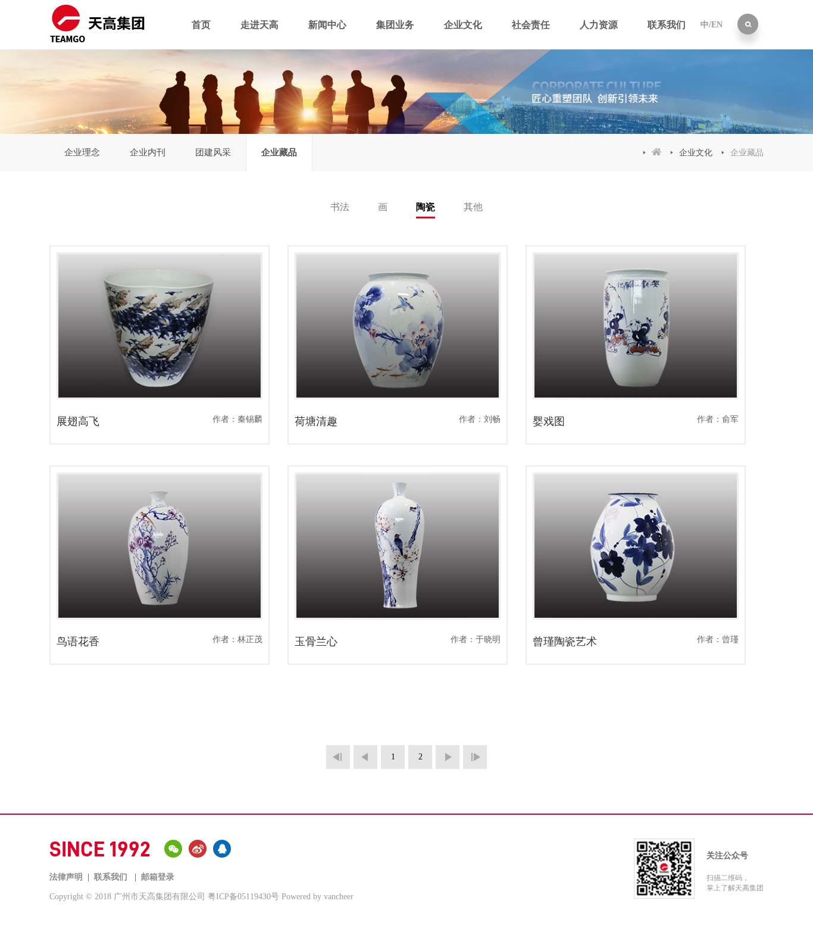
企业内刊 (147, 152)
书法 (339, 207)
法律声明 (66, 876)
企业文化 (463, 25)
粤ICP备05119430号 (243, 896)
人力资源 (599, 25)
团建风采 (213, 152)
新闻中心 (327, 25)
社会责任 (531, 25)
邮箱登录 (157, 876)
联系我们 (667, 25)
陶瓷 (425, 207)
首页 (201, 25)
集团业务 (395, 25)
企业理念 (82, 152)
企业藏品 (279, 152)
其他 (473, 207)
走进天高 (259, 25)
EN (717, 24)
